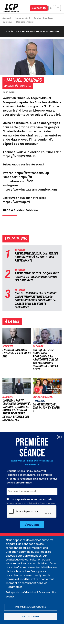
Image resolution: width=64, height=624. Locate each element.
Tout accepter (31, 616)
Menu (58, 8)
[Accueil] (10, 11)
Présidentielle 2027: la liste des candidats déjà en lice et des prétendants (36, 257)
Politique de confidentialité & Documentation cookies (31, 594)
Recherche (51, 8)
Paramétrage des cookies (30, 607)
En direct (37, 8)
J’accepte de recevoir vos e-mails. (31, 501)
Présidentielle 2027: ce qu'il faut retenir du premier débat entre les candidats (37, 277)
